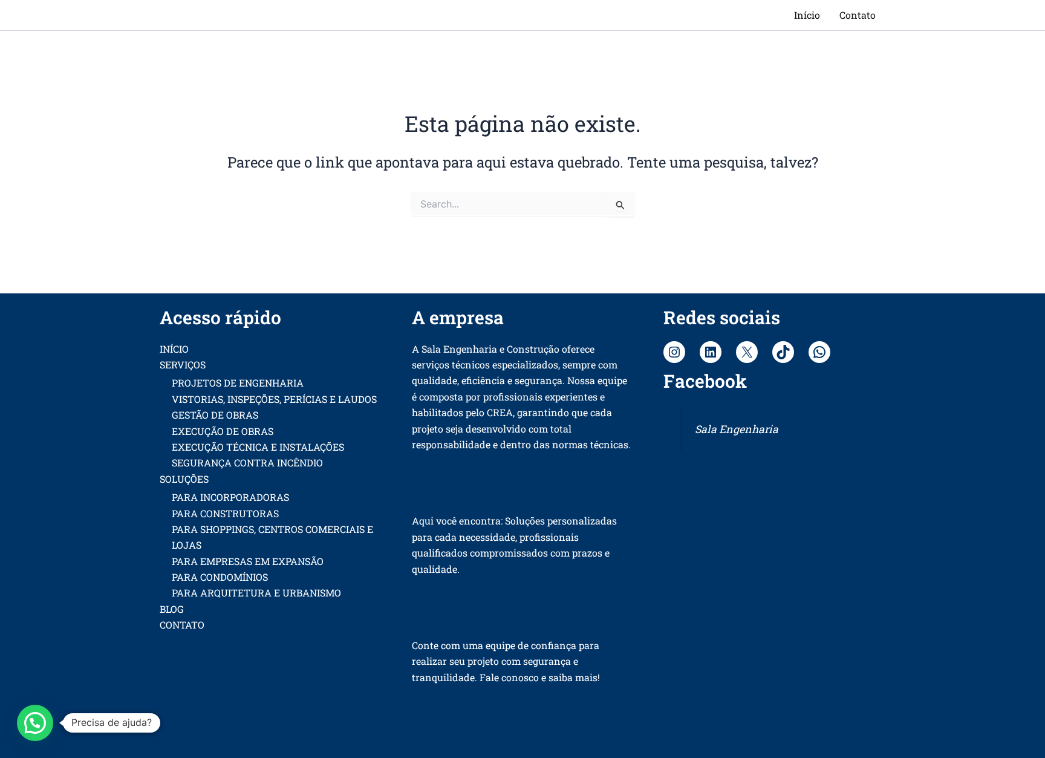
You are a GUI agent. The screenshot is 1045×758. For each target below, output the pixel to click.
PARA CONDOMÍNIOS (220, 576)
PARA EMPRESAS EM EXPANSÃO (248, 561)
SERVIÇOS (183, 364)
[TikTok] (783, 352)
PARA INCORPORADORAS (230, 497)
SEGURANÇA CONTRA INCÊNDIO (247, 462)
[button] (35, 723)
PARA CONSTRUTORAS (225, 513)
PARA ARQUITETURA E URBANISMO (256, 592)
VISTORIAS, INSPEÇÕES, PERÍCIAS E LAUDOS (274, 399)
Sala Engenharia (736, 429)
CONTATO (182, 624)
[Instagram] (674, 352)
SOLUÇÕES (184, 478)
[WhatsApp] (819, 352)
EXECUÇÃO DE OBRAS (222, 431)
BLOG (172, 609)
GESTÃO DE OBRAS (215, 414)
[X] (747, 352)
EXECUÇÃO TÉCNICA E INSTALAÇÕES (258, 446)
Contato (857, 14)
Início (807, 14)
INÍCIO (174, 348)
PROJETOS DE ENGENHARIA (238, 382)
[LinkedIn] (710, 352)
